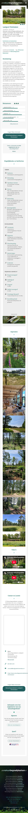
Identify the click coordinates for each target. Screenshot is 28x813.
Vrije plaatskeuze (14, 45)
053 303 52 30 (11, 664)
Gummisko (17, 809)
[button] (26, 2)
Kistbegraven (19, 44)
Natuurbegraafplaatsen (14, 776)
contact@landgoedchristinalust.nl (16, 668)
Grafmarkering (11, 44)
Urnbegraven (6, 45)
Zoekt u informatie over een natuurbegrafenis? (14, 147)
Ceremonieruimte (10, 42)
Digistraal (12, 809)
